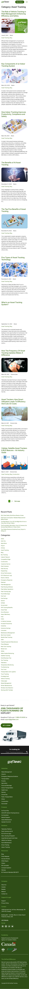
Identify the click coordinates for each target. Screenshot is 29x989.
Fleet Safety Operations (7, 589)
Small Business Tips (6, 658)
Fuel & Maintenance (6, 842)
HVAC (2, 619)
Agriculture (4, 543)
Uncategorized (5, 676)
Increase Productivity (6, 623)
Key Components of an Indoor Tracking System (13, 65)
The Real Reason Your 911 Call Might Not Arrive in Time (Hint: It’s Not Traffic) (14, 522)
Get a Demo (20, 2)
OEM (2, 639)
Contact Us (4, 893)
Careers (3, 887)
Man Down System (6, 635)
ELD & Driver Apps (6, 833)
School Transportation (7, 787)
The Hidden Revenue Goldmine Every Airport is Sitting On (13, 530)
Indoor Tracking (5, 847)
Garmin (3, 600)
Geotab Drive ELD (6, 822)
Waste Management (6, 683)
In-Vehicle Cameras (6, 621)
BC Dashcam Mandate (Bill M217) (10, 872)
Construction (16, 474)
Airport (3, 545)
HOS (2, 616)
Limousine (3, 630)
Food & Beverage (5, 593)
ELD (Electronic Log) (6, 575)
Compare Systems (6, 867)
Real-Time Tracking (6, 646)
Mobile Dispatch (5, 817)
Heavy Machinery (5, 614)
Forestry (3, 781)
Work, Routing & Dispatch (8, 836)
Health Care (4, 790)
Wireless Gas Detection (7, 687)
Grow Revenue (5, 612)
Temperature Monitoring (7, 665)
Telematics (4, 662)
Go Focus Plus (5, 810)
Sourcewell (4, 803)
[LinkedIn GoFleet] (6, 926)
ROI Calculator (5, 865)
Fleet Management (6, 584)
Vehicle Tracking (5, 678)
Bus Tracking (4, 554)
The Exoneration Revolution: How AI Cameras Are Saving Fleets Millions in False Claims (14, 526)
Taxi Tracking (4, 660)
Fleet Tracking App (6, 591)
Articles (3, 548)
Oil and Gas (4, 794)
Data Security (4, 568)
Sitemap (3, 870)
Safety (2, 651)
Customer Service (5, 564)
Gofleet (3, 603)
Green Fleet (4, 610)
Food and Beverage (6, 785)
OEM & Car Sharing (6, 840)
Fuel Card (3, 596)
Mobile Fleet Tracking (6, 637)
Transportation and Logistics (8, 671)
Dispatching (4, 571)
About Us (3, 884)
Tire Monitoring (5, 667)
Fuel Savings (4, 598)
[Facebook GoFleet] (2, 926)
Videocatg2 (4, 681)
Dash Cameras (5, 566)
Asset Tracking (5, 37)
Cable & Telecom (5, 557)
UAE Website (4, 920)
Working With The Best (7, 690)
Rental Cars (4, 648)
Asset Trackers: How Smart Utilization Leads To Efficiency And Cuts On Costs (13, 401)
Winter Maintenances (6, 685)
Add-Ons (3, 541)
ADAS (2, 538)
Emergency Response (6, 580)
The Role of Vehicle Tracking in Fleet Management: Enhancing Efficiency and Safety (13, 14)
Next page (17, 501)
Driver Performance (6, 573)
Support (3, 900)
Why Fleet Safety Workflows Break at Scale (12, 515)
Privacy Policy (5, 903)
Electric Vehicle (5, 577)
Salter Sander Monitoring (7, 653)
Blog (11, 37)
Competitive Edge (5, 559)
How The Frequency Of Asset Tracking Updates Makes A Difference (13, 353)
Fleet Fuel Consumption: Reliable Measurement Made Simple (13, 518)
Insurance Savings (5, 628)
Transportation (5, 778)
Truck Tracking (5, 674)
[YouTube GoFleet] (12, 926)
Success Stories (5, 858)
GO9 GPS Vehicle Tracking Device (10, 813)
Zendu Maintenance (6, 819)
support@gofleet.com (12, 719)
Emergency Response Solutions (9, 776)
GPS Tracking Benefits (7, 607)
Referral (3, 891)
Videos (3, 863)
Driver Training (5, 845)
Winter (3, 799)
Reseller (3, 889)
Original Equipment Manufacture (9, 642)
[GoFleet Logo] (5, 2)
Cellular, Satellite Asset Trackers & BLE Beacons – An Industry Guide (14, 450)
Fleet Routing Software (7, 587)
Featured (3, 582)
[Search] (27, 752)
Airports (3, 774)
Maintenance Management (8, 632)
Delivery (3, 792)
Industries (3, 626)
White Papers (4, 861)
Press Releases (5, 644)
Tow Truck (3, 669)
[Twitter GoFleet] (9, 926)
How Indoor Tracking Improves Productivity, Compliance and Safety (13, 114)
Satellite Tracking (5, 655)
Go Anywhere (5, 815)
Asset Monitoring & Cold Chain (9, 838)
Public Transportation (7, 797)
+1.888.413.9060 (20, 717)
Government (4, 605)
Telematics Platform (6, 829)
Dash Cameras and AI (7, 831)
